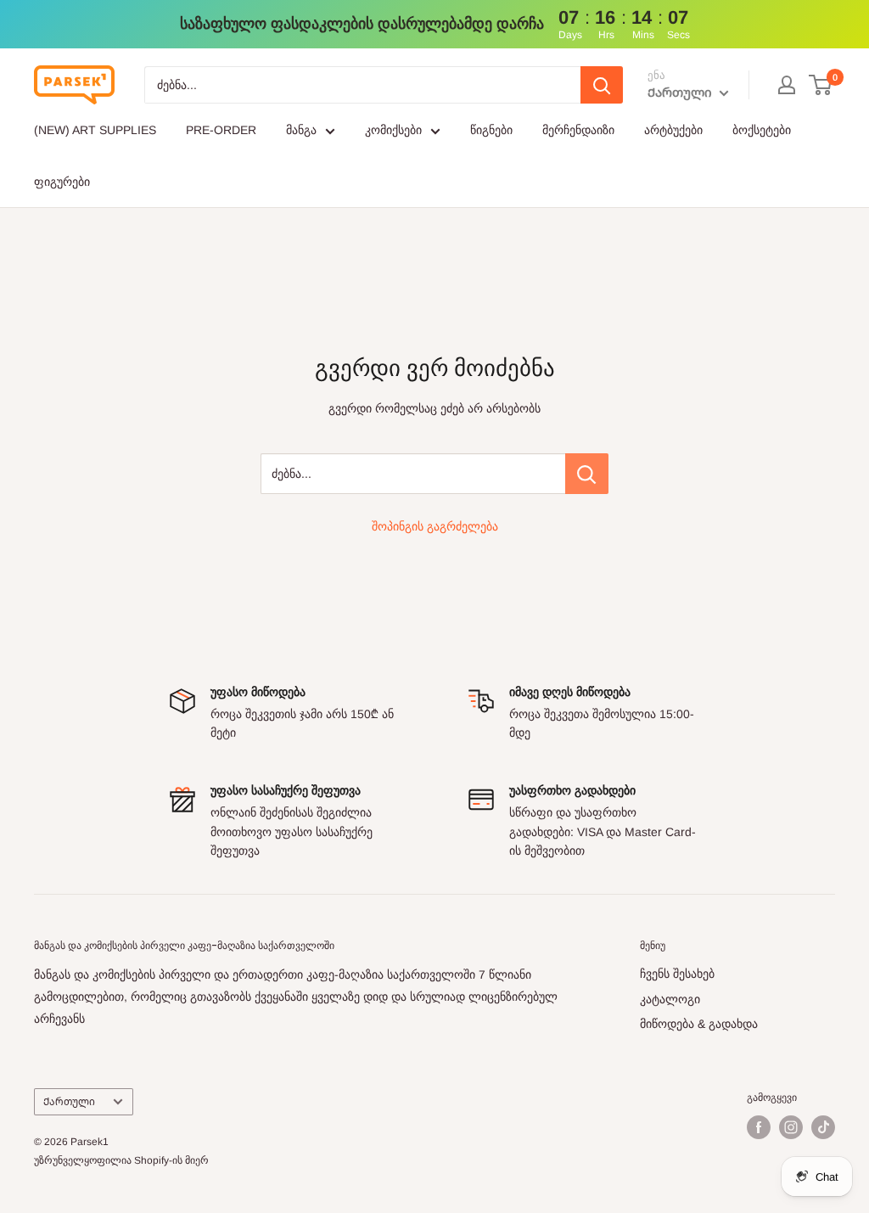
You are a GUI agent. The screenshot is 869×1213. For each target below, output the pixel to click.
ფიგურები (62, 181)
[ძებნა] (601, 85)
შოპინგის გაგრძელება (435, 526)
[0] (821, 85)
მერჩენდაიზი (578, 130)
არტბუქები (673, 130)
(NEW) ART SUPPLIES (95, 130)
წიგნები (491, 130)
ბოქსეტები (761, 130)
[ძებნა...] (586, 473)
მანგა (301, 130)
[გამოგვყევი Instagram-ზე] (791, 1127)
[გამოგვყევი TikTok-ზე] (823, 1127)
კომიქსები (393, 130)
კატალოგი (670, 999)
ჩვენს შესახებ (677, 973)
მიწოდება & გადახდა (699, 1023)
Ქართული (69, 1102)
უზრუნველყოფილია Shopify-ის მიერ (121, 1160)
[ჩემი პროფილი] (786, 85)
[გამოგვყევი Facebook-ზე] (759, 1127)
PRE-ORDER (221, 130)
